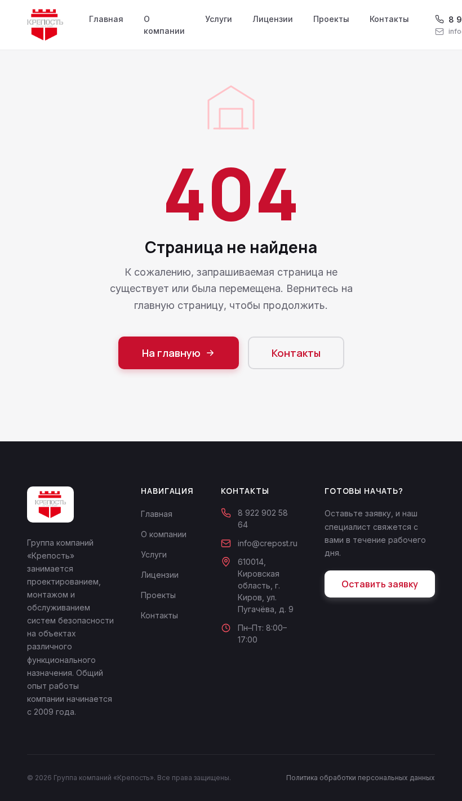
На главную (171, 353)
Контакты (389, 19)
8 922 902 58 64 (263, 518)
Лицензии (272, 19)
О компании (164, 25)
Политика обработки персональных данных (360, 777)
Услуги (218, 19)
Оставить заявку (379, 584)
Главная (106, 19)
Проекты (331, 19)
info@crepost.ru (267, 543)
